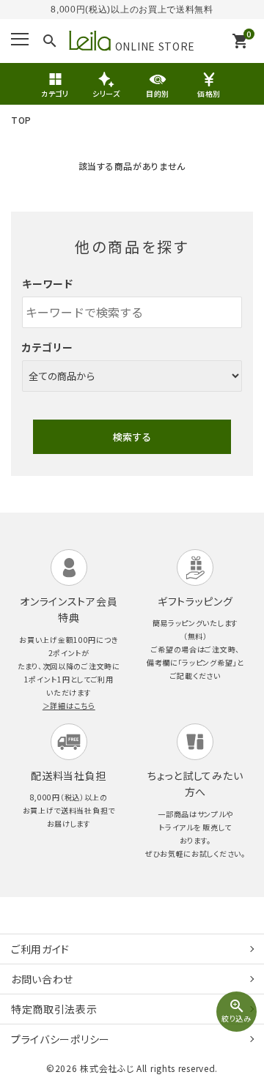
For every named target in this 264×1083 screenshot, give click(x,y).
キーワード (47, 283)
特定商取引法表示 (54, 1009)
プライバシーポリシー (60, 1039)
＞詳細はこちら (69, 705)
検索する (132, 437)
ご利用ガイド (40, 949)
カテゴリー (47, 347)
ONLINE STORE (155, 45)
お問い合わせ (42, 979)
